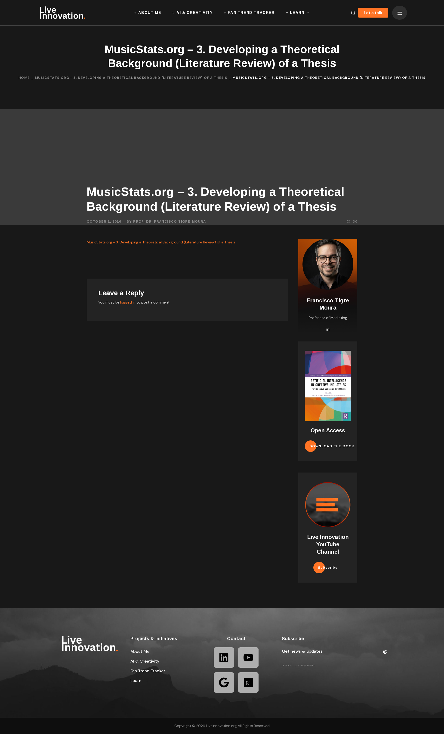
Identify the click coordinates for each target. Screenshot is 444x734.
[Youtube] (248, 657)
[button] (351, 12)
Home (24, 78)
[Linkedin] (224, 657)
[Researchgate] (248, 682)
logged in (128, 302)
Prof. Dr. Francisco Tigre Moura (169, 221)
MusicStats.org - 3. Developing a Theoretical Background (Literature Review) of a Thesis (131, 78)
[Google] (224, 682)
